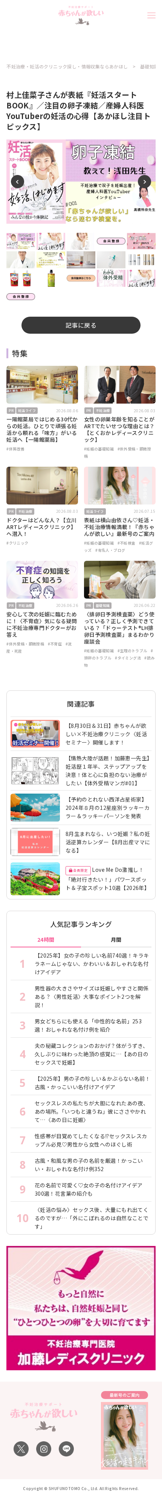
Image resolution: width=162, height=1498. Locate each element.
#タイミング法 (128, 658)
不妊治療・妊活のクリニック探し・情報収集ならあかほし (67, 66)
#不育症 (55, 644)
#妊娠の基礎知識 (99, 449)
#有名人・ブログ (110, 550)
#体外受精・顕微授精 (25, 644)
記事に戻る (81, 325)
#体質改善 (15, 449)
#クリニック (17, 543)
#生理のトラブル (132, 650)
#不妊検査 (127, 543)
